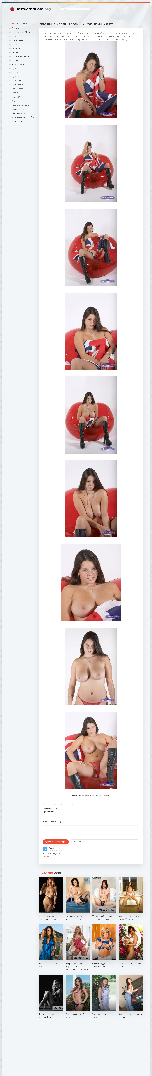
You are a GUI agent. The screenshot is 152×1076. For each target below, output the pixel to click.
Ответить (46, 857)
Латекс (15, 93)
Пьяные (15, 52)
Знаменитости (18, 64)
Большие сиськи (19, 40)
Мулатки (15, 68)
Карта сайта (17, 121)
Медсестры (17, 97)
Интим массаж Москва (22, 32)
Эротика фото (59, 805)
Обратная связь (19, 113)
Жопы (14, 44)
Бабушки (16, 48)
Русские (15, 77)
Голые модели (72, 805)
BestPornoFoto (33, 9)
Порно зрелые (18, 109)
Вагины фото (17, 89)
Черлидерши (17, 85)
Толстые (15, 60)
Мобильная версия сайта (23, 117)
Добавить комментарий (55, 842)
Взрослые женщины (20, 56)
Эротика (15, 28)
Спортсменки (17, 81)
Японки (15, 73)
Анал (14, 101)
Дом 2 (14, 36)
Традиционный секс (20, 105)
